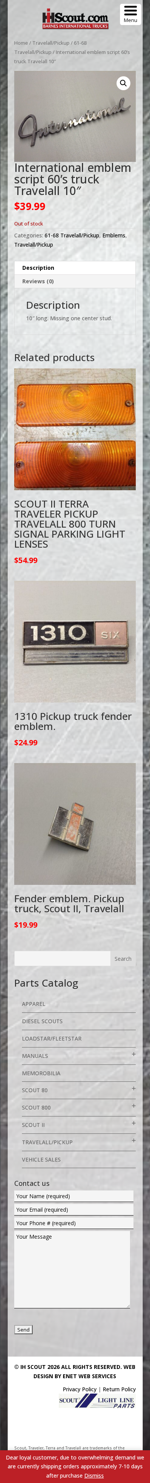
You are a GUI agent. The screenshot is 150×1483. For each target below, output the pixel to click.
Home (21, 42)
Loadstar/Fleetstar (52, 1038)
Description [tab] (38, 267)
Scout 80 (35, 1090)
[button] (123, 83)
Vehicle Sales (41, 1159)
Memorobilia (41, 1073)
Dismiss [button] (94, 1475)
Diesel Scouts (42, 1021)
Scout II (33, 1124)
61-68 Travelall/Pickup (72, 235)
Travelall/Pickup (51, 42)
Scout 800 (36, 1107)
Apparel (33, 1003)
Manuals (35, 1055)
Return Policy (119, 1389)
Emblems (113, 235)
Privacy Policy (80, 1389)
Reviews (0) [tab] (38, 281)
